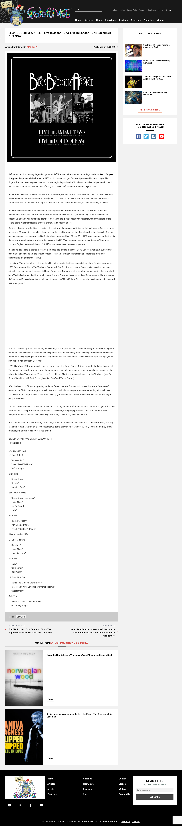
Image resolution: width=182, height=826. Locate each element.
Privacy (126, 821)
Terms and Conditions (147, 10)
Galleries (149, 20)
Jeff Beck (21, 617)
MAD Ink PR (32, 47)
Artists (50, 789)
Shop (85, 794)
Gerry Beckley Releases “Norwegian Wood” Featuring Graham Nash (79, 655)
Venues (122, 778)
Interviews (110, 20)
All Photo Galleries (149, 110)
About (115, 10)
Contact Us (124, 794)
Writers (122, 789)
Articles (89, 20)
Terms (136, 821)
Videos (160, 20)
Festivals (136, 20)
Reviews (123, 20)
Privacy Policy (132, 10)
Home (78, 20)
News (99, 20)
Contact (122, 10)
